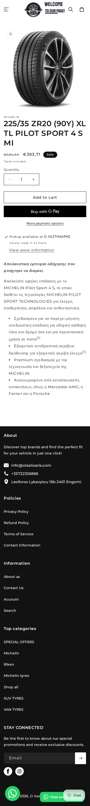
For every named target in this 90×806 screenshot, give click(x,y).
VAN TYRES (14, 709)
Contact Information (22, 545)
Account (11, 599)
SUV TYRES (14, 698)
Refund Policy (16, 523)
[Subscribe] (80, 758)
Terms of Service (19, 534)
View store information (31, 250)
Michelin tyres (16, 675)
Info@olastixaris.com (31, 465)
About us (12, 576)
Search (10, 610)
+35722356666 (24, 473)
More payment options (45, 223)
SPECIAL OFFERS (19, 642)
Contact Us (14, 588)
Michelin (11, 653)
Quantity (11, 170)
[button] (6, 9)
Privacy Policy (16, 511)
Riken (9, 664)
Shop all (11, 687)
